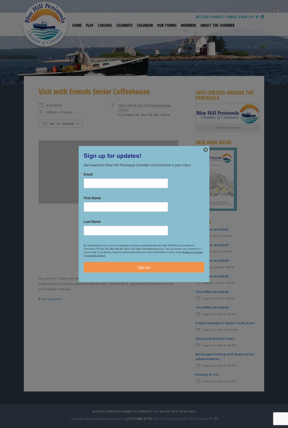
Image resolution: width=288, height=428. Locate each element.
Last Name (92, 221)
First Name (92, 198)
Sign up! (144, 267)
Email (88, 174)
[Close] (205, 149)
